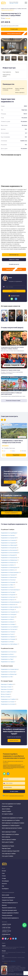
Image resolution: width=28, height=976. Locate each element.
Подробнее (16, 455)
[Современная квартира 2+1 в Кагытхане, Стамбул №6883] (7, 58)
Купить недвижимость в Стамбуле (10, 834)
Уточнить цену (14, 29)
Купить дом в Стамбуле (7, 842)
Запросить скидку (14, 259)
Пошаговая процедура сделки (9, 910)
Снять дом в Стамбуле (7, 856)
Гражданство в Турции (7, 900)
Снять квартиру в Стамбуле (8, 853)
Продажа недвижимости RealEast (10, 912)
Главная (2, 8)
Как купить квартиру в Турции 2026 (10, 851)
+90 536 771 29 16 (13, 3)
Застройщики (5, 881)
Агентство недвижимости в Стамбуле (11, 803)
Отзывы (4, 878)
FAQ (3, 886)
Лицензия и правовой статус (9, 907)
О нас (3, 873)
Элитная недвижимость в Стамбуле (11, 820)
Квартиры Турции (6, 848)
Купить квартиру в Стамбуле (9, 831)
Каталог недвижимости (10, 8)
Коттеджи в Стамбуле (7, 814)
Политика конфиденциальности (10, 902)
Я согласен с (14, 795)
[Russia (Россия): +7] (4, 287)
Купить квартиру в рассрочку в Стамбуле (12, 828)
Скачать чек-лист (14, 740)
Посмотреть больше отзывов (13, 400)
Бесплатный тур (14, 254)
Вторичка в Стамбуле (7, 806)
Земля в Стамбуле (6, 811)
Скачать (10, 482)
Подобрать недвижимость (11, 512)
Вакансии (4, 905)
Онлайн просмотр (14, 264)
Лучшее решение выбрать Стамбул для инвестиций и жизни (11, 393)
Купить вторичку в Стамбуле (9, 839)
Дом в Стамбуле (6, 809)
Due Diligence (5, 888)
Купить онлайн (5, 895)
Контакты (4, 883)
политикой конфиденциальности (16, 795)
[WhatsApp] (24, 925)
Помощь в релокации (7, 915)
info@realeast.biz (6, 934)
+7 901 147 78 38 (6, 927)
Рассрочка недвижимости (8, 897)
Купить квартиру (6, 837)
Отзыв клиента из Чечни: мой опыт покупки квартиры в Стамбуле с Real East (12, 348)
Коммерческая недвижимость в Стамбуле (12, 817)
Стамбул (19, 8)
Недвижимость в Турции (8, 846)
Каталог (4, 870)
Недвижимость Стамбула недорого (11, 825)
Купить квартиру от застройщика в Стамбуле (13, 823)
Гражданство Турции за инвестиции (10, 370)
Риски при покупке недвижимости (10, 918)
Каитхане (24, 8)
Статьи (4, 875)
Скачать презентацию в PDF (14, 33)
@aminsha (13, 961)
